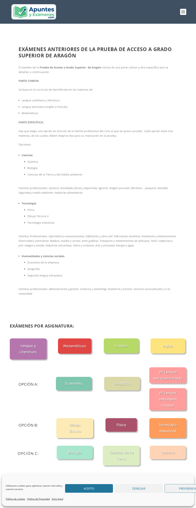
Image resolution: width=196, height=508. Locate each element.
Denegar (138, 488)
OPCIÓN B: (28, 425)
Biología (75, 452)
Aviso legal (57, 499)
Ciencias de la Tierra (121, 455)
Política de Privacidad (38, 499)
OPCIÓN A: (28, 384)
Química (168, 452)
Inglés (168, 346)
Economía (73, 383)
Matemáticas (74, 346)
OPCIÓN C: (28, 453)
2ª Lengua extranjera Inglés (167, 375)
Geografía (122, 383)
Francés (121, 346)
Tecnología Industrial (168, 428)
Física (121, 425)
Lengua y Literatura (28, 349)
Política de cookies (15, 499)
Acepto (89, 488)
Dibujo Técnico (75, 428)
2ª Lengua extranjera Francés (168, 399)
